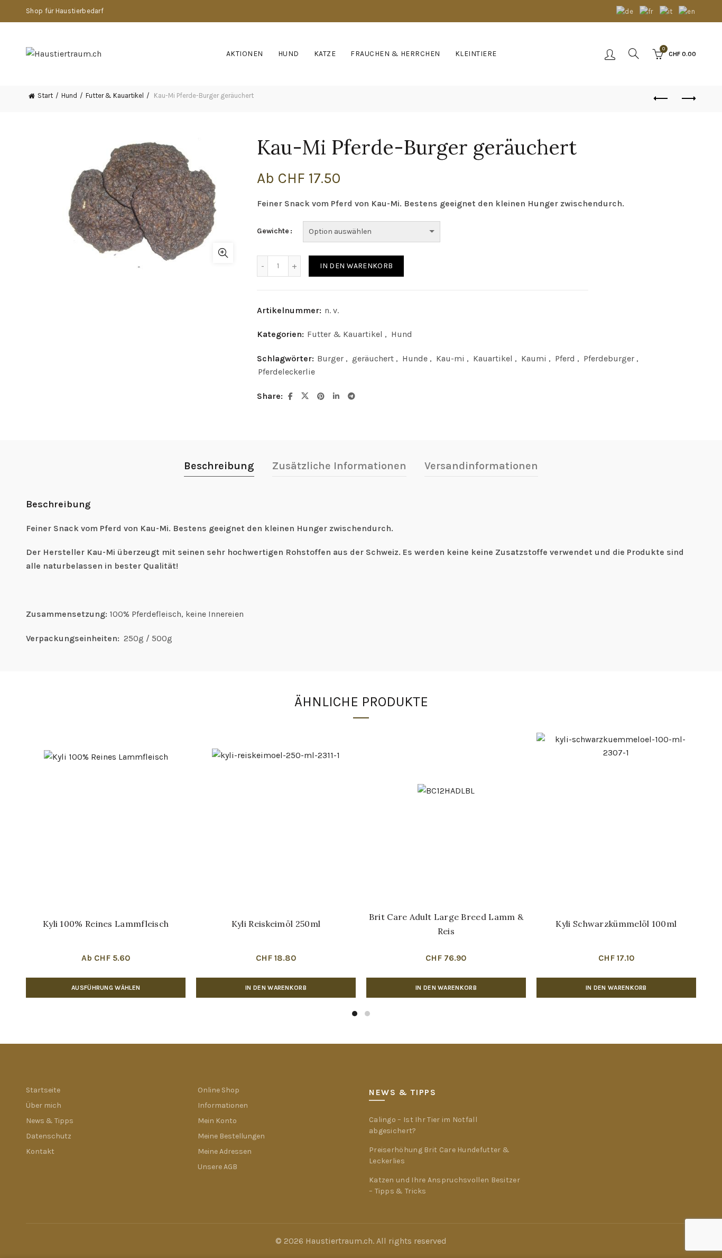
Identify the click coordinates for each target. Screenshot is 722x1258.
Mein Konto (217, 1120)
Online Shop (218, 1090)
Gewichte (273, 230)
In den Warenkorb (356, 265)
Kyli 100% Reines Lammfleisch (106, 923)
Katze (325, 53)
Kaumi (534, 358)
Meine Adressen (225, 1151)
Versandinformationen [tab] (481, 466)
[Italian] (667, 11)
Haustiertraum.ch (339, 1241)
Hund (288, 53)
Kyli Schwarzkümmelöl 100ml (616, 923)
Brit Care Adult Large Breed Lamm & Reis (446, 923)
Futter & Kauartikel (115, 95)
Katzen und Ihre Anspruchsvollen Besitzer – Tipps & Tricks (444, 1185)
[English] (687, 11)
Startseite (43, 1090)
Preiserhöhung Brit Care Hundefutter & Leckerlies (439, 1155)
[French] (647, 11)
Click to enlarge (223, 253)
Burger (330, 358)
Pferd (565, 358)
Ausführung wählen (105, 987)
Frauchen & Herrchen (395, 53)
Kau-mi (450, 358)
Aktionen (244, 53)
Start (45, 95)
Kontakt (40, 1151)
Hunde (415, 358)
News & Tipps (49, 1120)
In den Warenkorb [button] (276, 987)
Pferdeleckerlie (286, 372)
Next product (688, 99)
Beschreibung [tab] (219, 466)
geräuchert (373, 358)
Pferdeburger (609, 358)
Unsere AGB (217, 1166)
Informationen (223, 1105)
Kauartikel (493, 358)
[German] (625, 11)
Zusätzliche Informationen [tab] (339, 466)
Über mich (43, 1105)
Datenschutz (48, 1136)
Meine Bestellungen (231, 1136)
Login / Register (610, 54)
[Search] (633, 53)
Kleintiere (476, 53)
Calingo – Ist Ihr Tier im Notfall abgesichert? (423, 1125)
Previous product (662, 99)
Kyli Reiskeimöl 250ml (276, 923)
